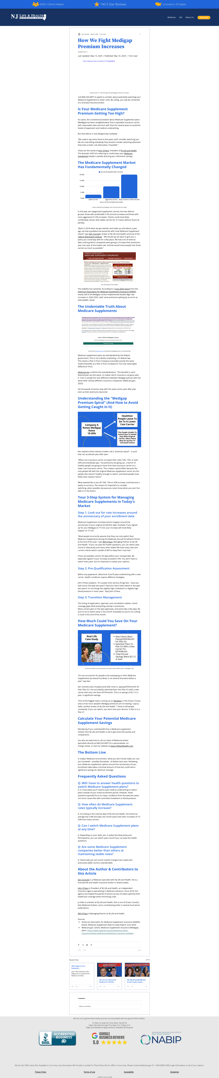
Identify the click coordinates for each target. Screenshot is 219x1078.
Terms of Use (89, 1072)
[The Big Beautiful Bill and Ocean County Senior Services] (137, 970)
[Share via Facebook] (78, 945)
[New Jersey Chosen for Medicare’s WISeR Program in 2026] (109, 970)
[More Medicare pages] (176, 17)
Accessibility (129, 1072)
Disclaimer (174, 1072)
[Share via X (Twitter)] (83, 945)
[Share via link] (91, 945)
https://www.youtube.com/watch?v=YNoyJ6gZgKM (99, 61)
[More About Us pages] (194, 17)
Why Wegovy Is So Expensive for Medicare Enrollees (80, 967)
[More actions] (140, 34)
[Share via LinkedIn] (87, 945)
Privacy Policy (40, 1072)
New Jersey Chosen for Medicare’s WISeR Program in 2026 (107, 981)
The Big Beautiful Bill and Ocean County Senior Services (136, 981)
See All (148, 959)
